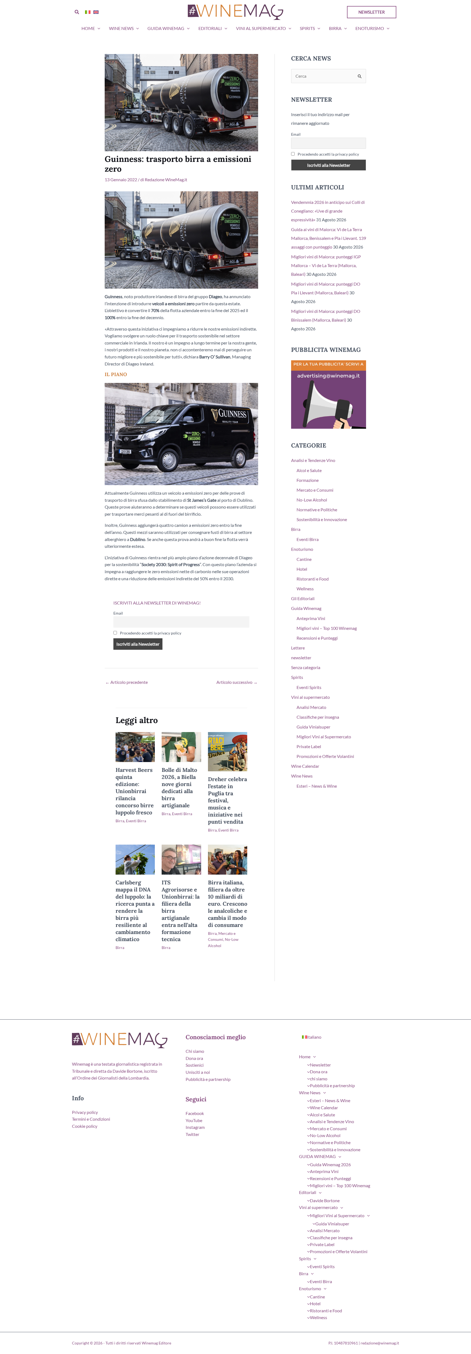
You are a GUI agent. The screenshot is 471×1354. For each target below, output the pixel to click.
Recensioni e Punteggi (317, 637)
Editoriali (210, 28)
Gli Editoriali (303, 598)
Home (88, 28)
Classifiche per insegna (318, 717)
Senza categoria (305, 667)
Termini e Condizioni (91, 1119)
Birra (335, 28)
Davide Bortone (325, 1200)
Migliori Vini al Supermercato (324, 736)
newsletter (301, 657)
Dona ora (194, 1058)
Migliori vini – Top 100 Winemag (327, 628)
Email (118, 613)
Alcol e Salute (309, 470)
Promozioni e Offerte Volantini (325, 756)
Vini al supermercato (261, 28)
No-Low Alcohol (312, 499)
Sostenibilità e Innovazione (322, 519)
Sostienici (195, 1065)
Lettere (298, 647)
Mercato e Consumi (315, 489)
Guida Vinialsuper (313, 726)
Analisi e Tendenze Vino (313, 460)
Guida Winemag (306, 608)
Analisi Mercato (311, 707)
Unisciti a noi (198, 1072)
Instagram (195, 1127)
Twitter (192, 1134)
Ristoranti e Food (313, 578)
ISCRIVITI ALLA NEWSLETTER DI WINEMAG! (157, 602)
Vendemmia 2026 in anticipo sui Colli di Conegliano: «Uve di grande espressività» (328, 211)
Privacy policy (85, 1112)
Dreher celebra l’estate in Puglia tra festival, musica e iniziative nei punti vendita (227, 800)
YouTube (194, 1120)
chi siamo (318, 1078)
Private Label (309, 746)
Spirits (307, 28)
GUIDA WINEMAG (165, 28)
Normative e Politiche (317, 509)
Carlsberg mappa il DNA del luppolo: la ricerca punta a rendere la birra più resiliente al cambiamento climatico (135, 910)
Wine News (121, 28)
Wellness (305, 588)
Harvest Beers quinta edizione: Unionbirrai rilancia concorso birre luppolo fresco (135, 791)
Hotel (302, 569)
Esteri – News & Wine (317, 785)
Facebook (195, 1113)
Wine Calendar (305, 766)
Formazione (308, 480)
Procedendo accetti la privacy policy (150, 633)
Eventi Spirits (309, 687)
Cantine (304, 559)
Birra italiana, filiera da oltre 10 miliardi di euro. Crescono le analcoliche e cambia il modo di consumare (227, 903)
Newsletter (320, 1064)
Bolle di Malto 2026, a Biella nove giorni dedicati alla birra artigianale (179, 787)
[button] (77, 12)
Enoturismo (369, 28)
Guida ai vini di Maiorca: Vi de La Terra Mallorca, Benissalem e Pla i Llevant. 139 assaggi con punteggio (328, 238)
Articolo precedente (126, 682)
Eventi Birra (136, 820)
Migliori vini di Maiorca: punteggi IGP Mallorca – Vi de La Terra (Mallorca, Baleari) (326, 265)
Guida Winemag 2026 (330, 1164)
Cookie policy (84, 1126)
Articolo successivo (237, 682)
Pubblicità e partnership (208, 1079)
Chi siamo (195, 1051)
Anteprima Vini (311, 618)
